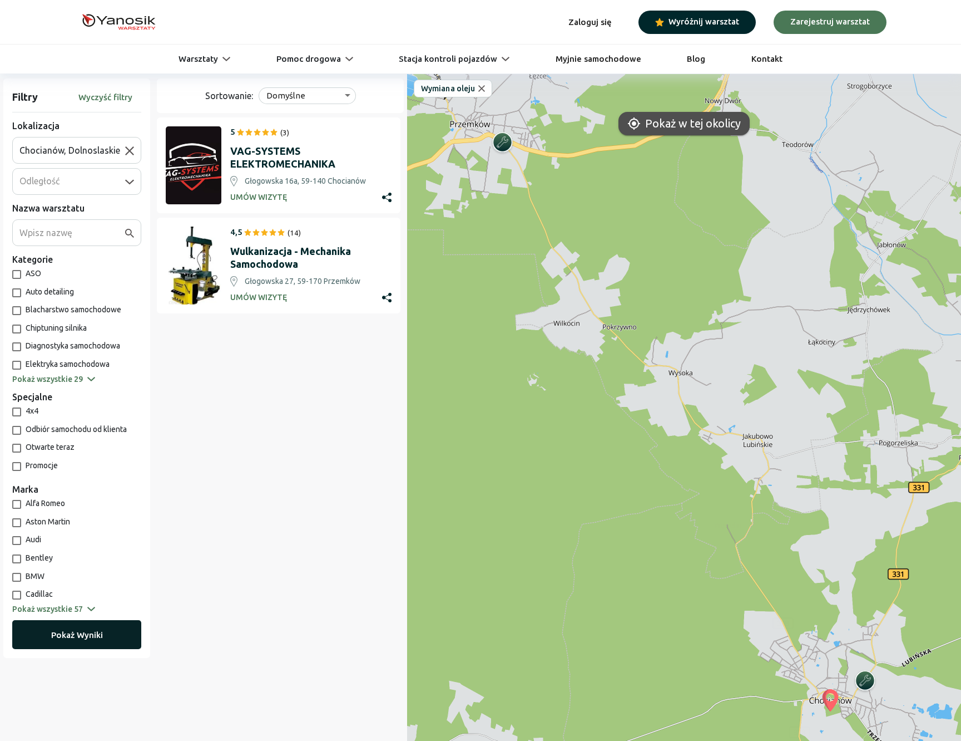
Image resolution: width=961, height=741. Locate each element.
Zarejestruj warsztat (830, 21)
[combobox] (72, 150)
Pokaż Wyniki (77, 635)
